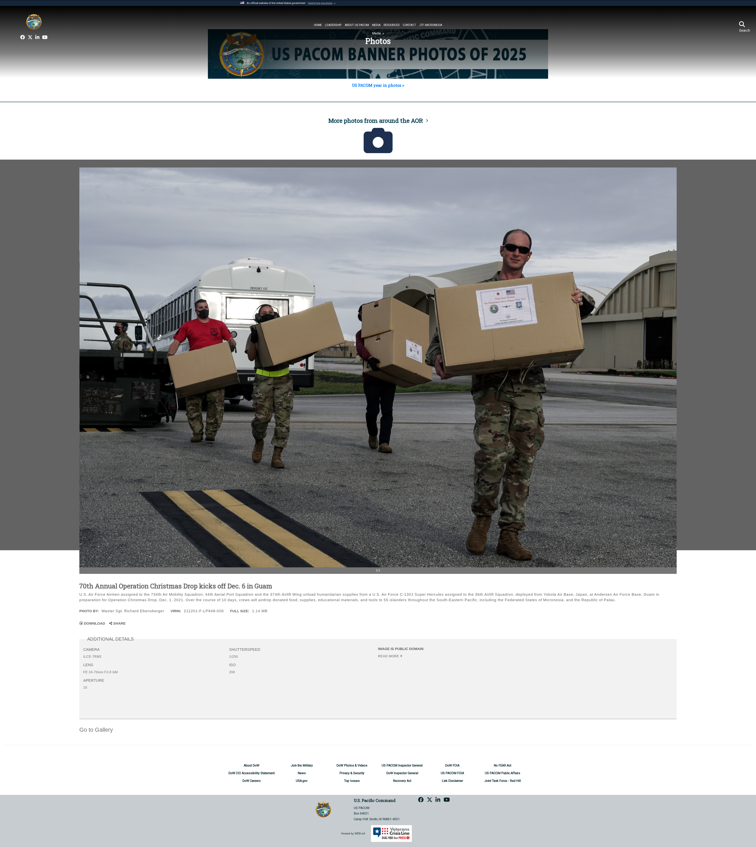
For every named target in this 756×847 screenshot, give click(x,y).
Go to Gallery (96, 730)
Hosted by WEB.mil (353, 833)
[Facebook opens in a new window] (22, 37)
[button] (322, 3)
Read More (389, 656)
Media (377, 33)
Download (94, 623)
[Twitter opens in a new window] (30, 37)
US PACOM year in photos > (378, 85)
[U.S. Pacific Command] (33, 21)
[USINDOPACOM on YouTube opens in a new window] (44, 37)
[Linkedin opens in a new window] (37, 37)
